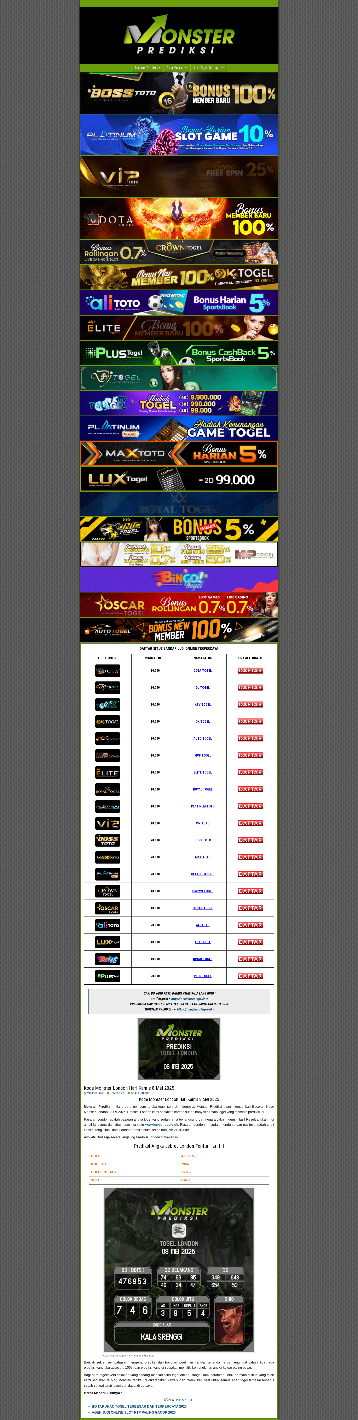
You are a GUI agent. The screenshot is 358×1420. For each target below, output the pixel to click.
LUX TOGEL (203, 942)
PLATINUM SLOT (202, 874)
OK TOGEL (203, 721)
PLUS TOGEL (203, 976)
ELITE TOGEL (203, 772)
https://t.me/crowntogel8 (187, 999)
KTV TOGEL (203, 704)
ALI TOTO (202, 925)
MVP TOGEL (203, 755)
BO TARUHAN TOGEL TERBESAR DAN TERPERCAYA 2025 (139, 1406)
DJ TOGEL (203, 688)
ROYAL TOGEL (203, 789)
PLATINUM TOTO (203, 806)
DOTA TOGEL (203, 671)
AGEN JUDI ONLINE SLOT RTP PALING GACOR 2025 (134, 1412)
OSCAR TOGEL (203, 908)
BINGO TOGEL (202, 959)
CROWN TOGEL (202, 891)
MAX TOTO (202, 857)
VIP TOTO (202, 823)
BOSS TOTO (203, 840)
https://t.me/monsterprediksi (196, 1009)
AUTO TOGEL (203, 738)
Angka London (140, 1093)
